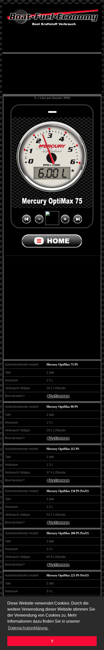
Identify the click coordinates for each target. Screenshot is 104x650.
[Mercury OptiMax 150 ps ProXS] (58, 524)
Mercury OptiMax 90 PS (62, 406)
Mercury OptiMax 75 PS (62, 364)
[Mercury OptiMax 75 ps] (58, 397)
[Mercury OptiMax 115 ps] (58, 482)
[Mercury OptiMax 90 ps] (58, 439)
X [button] (52, 641)
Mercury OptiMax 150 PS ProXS (67, 491)
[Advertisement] (52, 70)
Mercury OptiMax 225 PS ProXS (67, 575)
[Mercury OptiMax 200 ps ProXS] (58, 566)
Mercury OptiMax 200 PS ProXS (67, 533)
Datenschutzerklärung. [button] (28, 628)
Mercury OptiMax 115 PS (62, 449)
